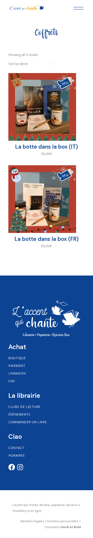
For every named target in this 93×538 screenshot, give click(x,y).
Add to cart (46, 157)
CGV (11, 381)
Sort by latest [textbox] (18, 64)
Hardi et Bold (71, 527)
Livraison (17, 373)
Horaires (16, 455)
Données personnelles (63, 521)
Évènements (19, 414)
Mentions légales (32, 521)
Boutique (17, 358)
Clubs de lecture (24, 407)
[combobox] (33, 64)
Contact (16, 448)
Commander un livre (27, 422)
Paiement (16, 365)
